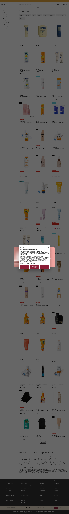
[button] (54, 247)
